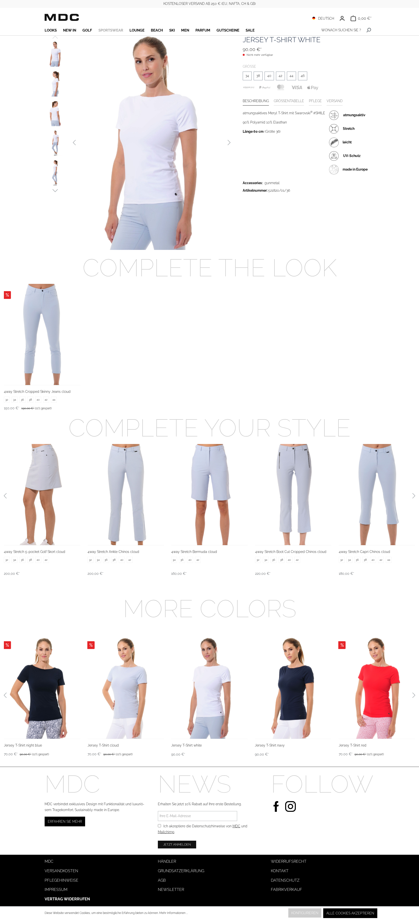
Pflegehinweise (61, 880)
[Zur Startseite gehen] (62, 17)
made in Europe (355, 169)
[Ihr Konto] (342, 18)
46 (303, 76)
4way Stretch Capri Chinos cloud (364, 552)
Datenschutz (285, 880)
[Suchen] (368, 30)
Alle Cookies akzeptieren (350, 913)
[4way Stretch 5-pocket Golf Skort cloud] (42, 494)
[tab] (256, 101)
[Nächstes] (229, 143)
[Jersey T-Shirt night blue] (42, 688)
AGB (162, 880)
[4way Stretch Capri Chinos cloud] (377, 494)
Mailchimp (166, 832)
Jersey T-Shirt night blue (23, 745)
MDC (236, 826)
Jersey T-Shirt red (352, 745)
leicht (347, 142)
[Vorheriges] (74, 143)
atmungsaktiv (354, 115)
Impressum (56, 889)
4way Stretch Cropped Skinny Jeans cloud (37, 392)
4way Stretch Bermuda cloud (194, 552)
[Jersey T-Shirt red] (377, 688)
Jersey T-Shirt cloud (103, 745)
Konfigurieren (304, 913)
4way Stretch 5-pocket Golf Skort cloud (34, 552)
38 (258, 76)
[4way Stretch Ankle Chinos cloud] (126, 494)
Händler (167, 861)
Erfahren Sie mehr (65, 821)
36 (22, 399)
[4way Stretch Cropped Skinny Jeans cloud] (42, 334)
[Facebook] (276, 806)
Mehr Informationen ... (173, 913)
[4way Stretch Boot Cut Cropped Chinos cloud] (293, 494)
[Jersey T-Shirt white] (209, 688)
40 (269, 76)
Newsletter (171, 889)
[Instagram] (290, 806)
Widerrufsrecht (288, 861)
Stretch (349, 128)
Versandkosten (61, 871)
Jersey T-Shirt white (186, 745)
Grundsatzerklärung (181, 871)
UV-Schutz (352, 155)
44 (291, 76)
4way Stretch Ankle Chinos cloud (113, 552)
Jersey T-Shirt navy (270, 745)
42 (280, 76)
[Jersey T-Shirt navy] (293, 688)
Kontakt (280, 871)
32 (6, 399)
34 (247, 76)
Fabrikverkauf (286, 889)
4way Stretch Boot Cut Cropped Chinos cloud (290, 552)
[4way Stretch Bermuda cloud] (209, 494)
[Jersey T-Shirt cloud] (126, 688)
